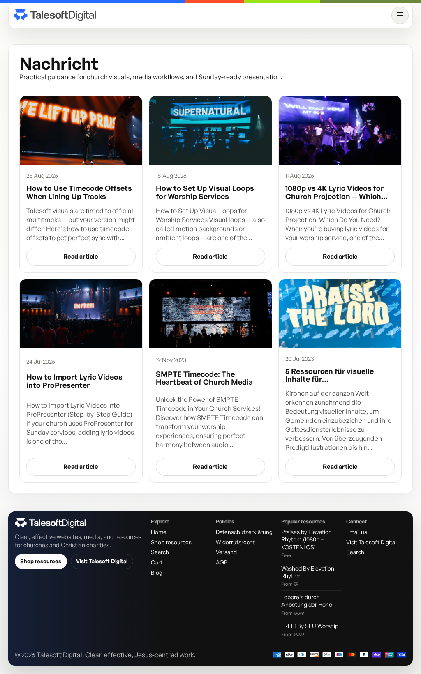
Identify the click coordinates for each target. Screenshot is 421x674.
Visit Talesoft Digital (101, 561)
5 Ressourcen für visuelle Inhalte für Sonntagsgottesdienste (329, 375)
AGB (222, 562)
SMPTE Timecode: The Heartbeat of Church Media (204, 378)
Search (160, 551)
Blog (156, 572)
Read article (80, 256)
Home (159, 531)
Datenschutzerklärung (244, 531)
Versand (226, 551)
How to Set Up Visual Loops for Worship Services (205, 192)
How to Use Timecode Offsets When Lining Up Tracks (79, 192)
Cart (156, 562)
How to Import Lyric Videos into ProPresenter (74, 381)
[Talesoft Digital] (201, 15)
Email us (356, 531)
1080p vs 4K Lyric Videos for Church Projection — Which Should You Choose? (334, 192)
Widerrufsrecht (235, 542)
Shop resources (40, 561)
